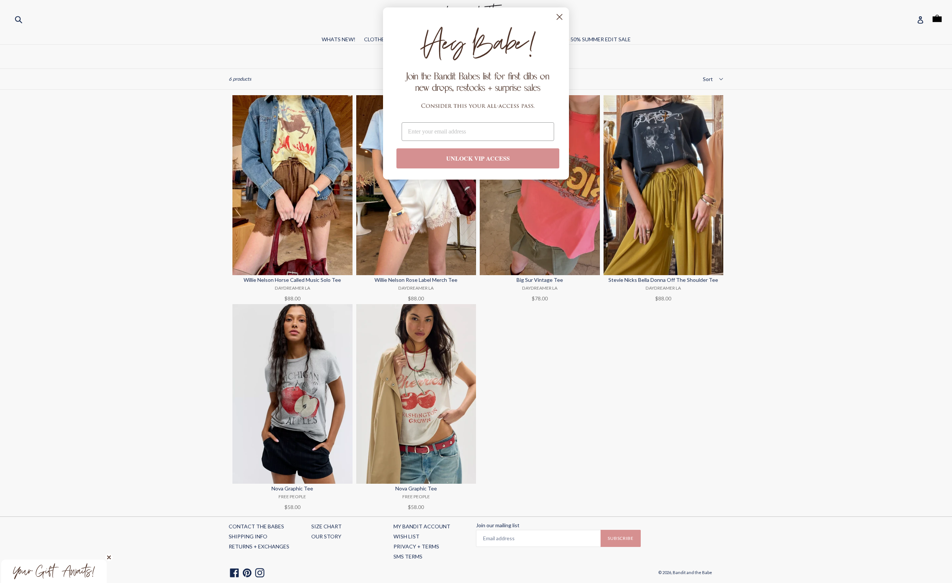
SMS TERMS (407, 556)
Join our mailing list (498, 525)
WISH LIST (406, 536)
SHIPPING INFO (248, 536)
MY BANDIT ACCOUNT (421, 526)
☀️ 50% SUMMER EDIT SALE (597, 39)
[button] (54, 571)
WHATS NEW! (339, 39)
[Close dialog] (559, 16)
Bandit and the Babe (692, 572)
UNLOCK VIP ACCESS (478, 158)
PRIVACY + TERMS (416, 546)
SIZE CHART (326, 526)
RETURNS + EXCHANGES (259, 546)
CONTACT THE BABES (256, 526)
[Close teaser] (109, 557)
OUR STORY (326, 536)
